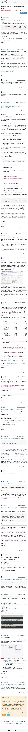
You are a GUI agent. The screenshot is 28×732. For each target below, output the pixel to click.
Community (13, 2)
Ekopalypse (5, 80)
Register (4, 714)
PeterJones (5, 49)
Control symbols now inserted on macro (16, 438)
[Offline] (2, 17)
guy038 (4, 114)
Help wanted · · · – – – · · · (6, 10)
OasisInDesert (6, 17)
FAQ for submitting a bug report (7, 71)
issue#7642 (8, 459)
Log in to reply (23, 12)
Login (8, 714)
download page (15, 450)
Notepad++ (18, 721)
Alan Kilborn (5, 233)
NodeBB (13, 723)
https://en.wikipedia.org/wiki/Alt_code (9, 123)
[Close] (25, 697)
